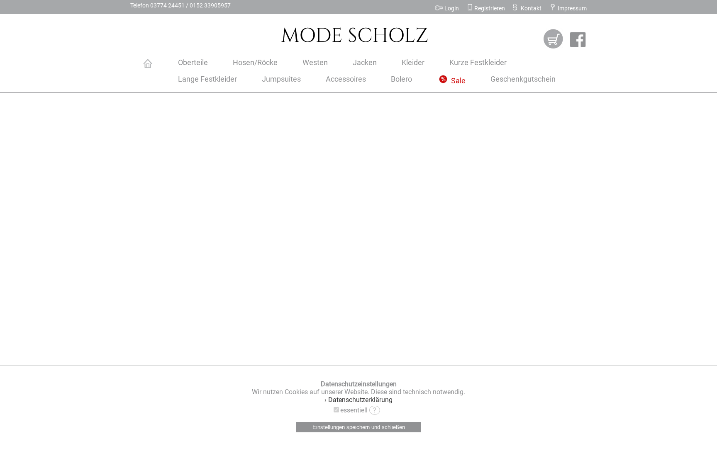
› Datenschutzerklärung (358, 400)
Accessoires (346, 79)
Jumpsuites (281, 79)
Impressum (571, 8)
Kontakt (530, 8)
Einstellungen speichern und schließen (358, 427)
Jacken (365, 62)
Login (451, 8)
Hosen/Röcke (255, 62)
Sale (457, 81)
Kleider (413, 62)
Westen (315, 62)
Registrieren (489, 8)
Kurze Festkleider (478, 62)
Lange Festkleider (207, 79)
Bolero (401, 79)
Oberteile (193, 62)
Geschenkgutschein (523, 79)
